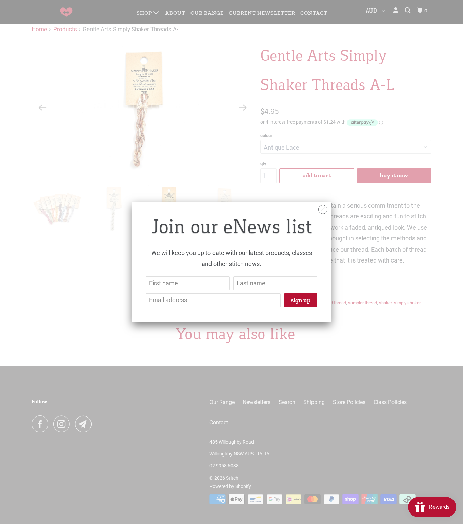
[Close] (322, 208)
